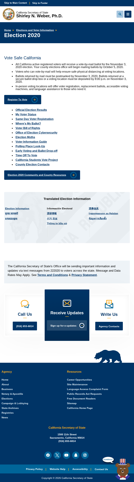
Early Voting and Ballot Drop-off (36, 150)
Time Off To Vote (26, 155)
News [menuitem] (5, 417)
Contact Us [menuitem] (101, 469)
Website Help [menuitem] (57, 469)
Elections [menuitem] (7, 398)
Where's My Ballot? (28, 123)
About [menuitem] (5, 384)
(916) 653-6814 (25, 326)
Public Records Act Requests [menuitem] (84, 394)
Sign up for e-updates (63, 325)
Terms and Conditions (52, 275)
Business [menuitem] (7, 389)
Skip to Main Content (15, 3)
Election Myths (25, 137)
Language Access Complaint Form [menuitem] (87, 389)
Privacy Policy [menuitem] (34, 469)
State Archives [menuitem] (10, 408)
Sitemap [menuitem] (72, 403)
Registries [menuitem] (8, 413)
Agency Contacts (109, 326)
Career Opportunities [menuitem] (79, 379)
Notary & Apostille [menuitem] (12, 394)
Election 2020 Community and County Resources (37, 175)
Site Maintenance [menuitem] (77, 384)
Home (7, 30)
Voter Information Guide (31, 141)
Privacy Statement (84, 275)
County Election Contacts (33, 164)
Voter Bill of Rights (28, 128)
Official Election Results (31, 109)
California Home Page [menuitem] (80, 408)
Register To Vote (17, 99)
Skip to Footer (40, 3)
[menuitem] (5, 379)
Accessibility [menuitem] (80, 469)
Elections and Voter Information (35, 30)
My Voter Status (26, 114)
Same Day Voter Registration (35, 119)
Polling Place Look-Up (30, 146)
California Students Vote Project (37, 159)
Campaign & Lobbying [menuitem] (15, 403)
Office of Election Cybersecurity (36, 132)
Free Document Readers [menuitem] (81, 398)
